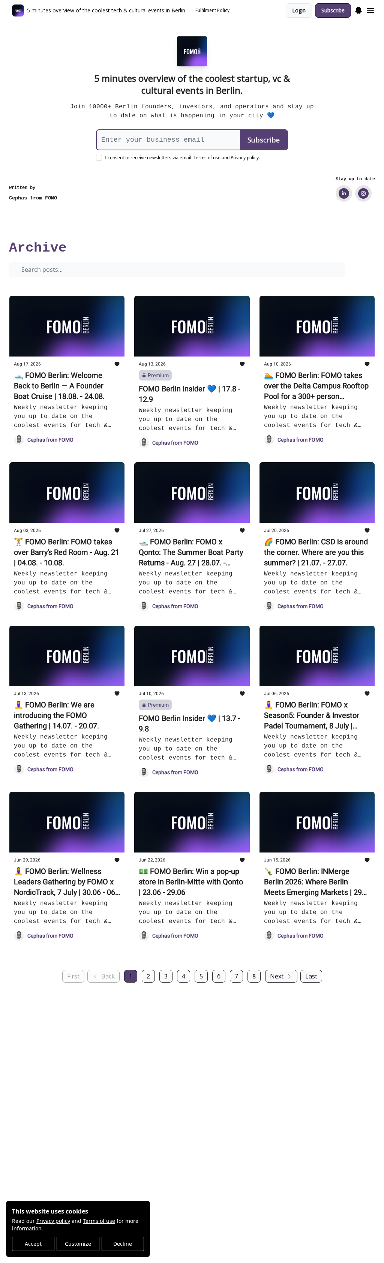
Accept (33, 1243)
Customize (78, 1243)
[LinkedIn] (344, 193)
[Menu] (358, 9)
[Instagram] (363, 193)
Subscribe (333, 10)
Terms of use (99, 1220)
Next (277, 976)
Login (299, 10)
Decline (122, 1243)
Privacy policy (53, 1220)
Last (311, 976)
